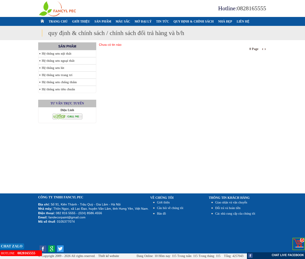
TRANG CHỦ (58, 21)
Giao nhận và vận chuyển (231, 202)
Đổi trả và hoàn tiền (227, 208)
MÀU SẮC (123, 21)
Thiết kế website (108, 256)
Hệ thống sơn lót (53, 68)
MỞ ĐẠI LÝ (143, 21)
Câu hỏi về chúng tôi (170, 208)
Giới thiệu (163, 202)
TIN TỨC (162, 21)
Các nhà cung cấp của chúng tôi (235, 213)
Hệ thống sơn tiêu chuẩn (58, 89)
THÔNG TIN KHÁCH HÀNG (229, 197)
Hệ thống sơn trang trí (57, 75)
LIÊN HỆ (243, 21)
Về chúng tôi (161, 197)
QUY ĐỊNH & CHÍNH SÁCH (193, 21)
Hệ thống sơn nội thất (56, 53)
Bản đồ (161, 213)
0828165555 (251, 8)
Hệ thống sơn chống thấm (59, 82)
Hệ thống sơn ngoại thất (58, 60)
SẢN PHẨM (102, 21)
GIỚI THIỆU (81, 21)
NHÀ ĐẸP (225, 21)
